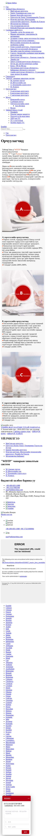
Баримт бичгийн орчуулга (20, 15)
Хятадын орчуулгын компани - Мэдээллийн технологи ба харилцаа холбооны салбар (24, 43)
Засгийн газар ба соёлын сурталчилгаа (25, 51)
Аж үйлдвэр (20, 106)
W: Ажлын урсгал (17, 81)
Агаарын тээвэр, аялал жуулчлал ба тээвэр (27, 38)
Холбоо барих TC (17, 123)
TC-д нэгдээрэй (16, 121)
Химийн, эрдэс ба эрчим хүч (21, 32)
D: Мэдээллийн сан (18, 83)
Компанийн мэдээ (17, 99)
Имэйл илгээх (6, 514)
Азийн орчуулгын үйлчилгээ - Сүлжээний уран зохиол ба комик (27, 73)
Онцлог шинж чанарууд (20, 114)
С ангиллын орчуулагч (19, 95)
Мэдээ (8, 97)
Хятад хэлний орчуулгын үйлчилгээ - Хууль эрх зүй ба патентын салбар (25, 63)
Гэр (7, 7)
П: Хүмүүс (14, 87)
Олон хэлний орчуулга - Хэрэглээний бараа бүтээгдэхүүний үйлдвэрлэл (25, 48)
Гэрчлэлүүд (10, 76)
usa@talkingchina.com (14, 537)
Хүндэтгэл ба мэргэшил (20, 116)
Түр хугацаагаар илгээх (19, 26)
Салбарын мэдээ (16, 102)
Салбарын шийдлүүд (14, 30)
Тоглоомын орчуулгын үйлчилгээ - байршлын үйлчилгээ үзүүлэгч (24, 69)
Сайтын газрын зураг (22, 431)
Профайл (14, 112)
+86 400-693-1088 (13, 529)
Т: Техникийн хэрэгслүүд (20, 85)
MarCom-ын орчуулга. (19, 11)
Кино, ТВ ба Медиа (18, 66)
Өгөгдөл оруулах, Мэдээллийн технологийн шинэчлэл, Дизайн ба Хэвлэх (27, 20)
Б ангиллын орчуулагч (19, 93)
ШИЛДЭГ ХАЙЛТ (15, 434)
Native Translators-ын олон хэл (22, 13)
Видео (12, 108)
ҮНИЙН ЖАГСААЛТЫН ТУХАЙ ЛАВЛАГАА (20, 427)
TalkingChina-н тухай (14, 110)
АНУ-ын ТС (15, 118)
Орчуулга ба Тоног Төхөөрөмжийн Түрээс (27, 17)
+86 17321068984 (27, 529)
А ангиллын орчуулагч (19, 91)
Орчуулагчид (11, 89)
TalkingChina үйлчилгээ (15, 9)
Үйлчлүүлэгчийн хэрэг (19, 104)
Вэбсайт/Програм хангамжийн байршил (26, 28)
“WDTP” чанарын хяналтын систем (20, 78)
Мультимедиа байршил (19, 24)
